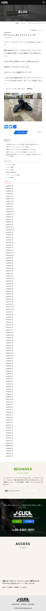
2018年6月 (8, 386)
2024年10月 (9, 229)
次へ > (40, 132)
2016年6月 (8, 412)
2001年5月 (8, 453)
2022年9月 (8, 281)
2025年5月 (8, 214)
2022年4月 (8, 294)
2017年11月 (9, 402)
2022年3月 (8, 296)
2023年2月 (8, 270)
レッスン (8, 177)
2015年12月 (9, 417)
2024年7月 (8, 237)
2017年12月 (9, 399)
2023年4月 (8, 265)
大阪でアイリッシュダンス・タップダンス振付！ (18, 146)
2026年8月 (8, 186)
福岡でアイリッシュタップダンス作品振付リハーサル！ (19, 152)
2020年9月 (8, 337)
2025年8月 (8, 206)
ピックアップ (9, 164)
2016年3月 (8, 414)
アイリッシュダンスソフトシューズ (36, 23)
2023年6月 (8, 260)
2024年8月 (8, 234)
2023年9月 (8, 258)
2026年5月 (8, 191)
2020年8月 (8, 340)
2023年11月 (9, 252)
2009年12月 (9, 443)
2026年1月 (8, 196)
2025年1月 (8, 224)
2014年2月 (8, 425)
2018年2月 (8, 396)
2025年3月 (8, 219)
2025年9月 (8, 204)
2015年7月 (8, 420)
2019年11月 (9, 355)
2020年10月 (9, 335)
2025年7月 (8, 209)
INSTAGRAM (31, 604)
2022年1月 (8, 301)
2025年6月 (8, 211)
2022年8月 (8, 283)
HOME (17, 23)
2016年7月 (8, 409)
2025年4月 (8, 216)
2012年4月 (8, 432)
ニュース (23, 23)
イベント (8, 169)
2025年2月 (8, 222)
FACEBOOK (23, 604)
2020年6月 (8, 342)
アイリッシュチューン (11, 175)
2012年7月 (8, 430)
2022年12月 (9, 276)
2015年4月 (8, 422)
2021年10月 (9, 309)
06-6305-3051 (23, 530)
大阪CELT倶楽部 (10, 172)
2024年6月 (8, 240)
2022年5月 (8, 291)
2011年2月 (8, 440)
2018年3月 (8, 394)
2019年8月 (8, 363)
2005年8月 (8, 448)
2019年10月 (9, 358)
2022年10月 (9, 278)
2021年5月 (8, 322)
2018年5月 (8, 389)
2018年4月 (8, 391)
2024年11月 (9, 227)
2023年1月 (8, 273)
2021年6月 (8, 319)
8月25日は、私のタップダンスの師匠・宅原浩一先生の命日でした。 (22, 144)
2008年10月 (9, 445)
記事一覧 (21, 132)
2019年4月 (8, 371)
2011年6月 (8, 435)
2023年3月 (8, 268)
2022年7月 (8, 286)
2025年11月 (9, 201)
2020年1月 (8, 350)
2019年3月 (8, 373)
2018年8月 (8, 384)
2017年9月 (8, 404)
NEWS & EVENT (15, 604)
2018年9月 (8, 381)
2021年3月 (8, 327)
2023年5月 (8, 263)
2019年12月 (9, 353)
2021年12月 (9, 304)
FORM (28, 521)
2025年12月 (9, 198)
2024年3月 (8, 245)
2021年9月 (8, 312)
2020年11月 (9, 332)
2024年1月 (8, 250)
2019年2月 (8, 376)
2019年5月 (8, 368)
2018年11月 (9, 378)
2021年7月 (8, 317)
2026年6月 (8, 188)
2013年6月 (8, 427)
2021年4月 (8, 324)
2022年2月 (8, 299)
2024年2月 (8, 247)
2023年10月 (9, 255)
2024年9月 (8, 232)
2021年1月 (8, 330)
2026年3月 (8, 193)
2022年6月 (8, 288)
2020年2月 (8, 348)
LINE (16, 521)
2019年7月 (8, 366)
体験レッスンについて (12, 491)
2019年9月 (8, 360)
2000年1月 (8, 456)
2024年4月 (9, 242)
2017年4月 (8, 407)
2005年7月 (8, 450)
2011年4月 (8, 438)
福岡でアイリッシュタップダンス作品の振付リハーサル (19, 149)
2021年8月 (8, 314)
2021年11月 (9, 306)
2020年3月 (8, 345)
